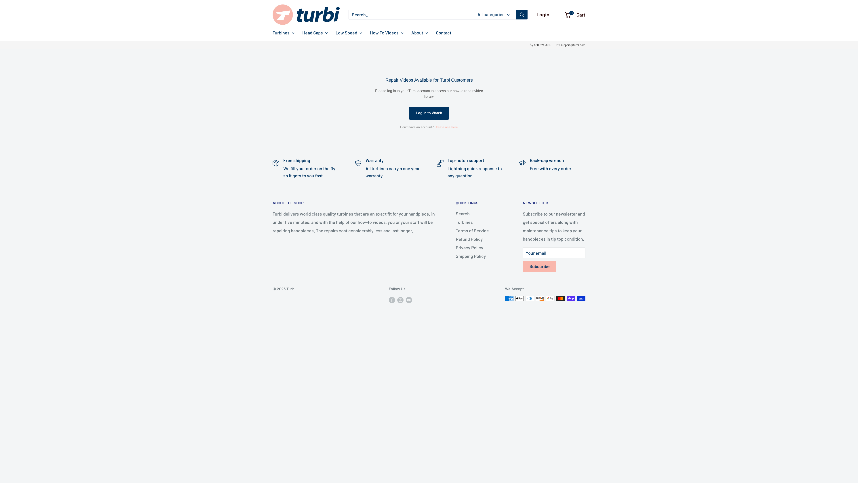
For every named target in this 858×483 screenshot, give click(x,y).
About (417, 32)
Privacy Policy (469, 247)
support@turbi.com (573, 45)
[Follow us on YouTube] (409, 299)
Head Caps (312, 32)
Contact (443, 32)
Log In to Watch (429, 113)
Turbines (281, 32)
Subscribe (540, 266)
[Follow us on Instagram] (400, 299)
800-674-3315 (542, 45)
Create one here (446, 127)
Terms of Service (472, 230)
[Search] (522, 14)
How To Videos (384, 32)
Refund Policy (469, 239)
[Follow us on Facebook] (392, 299)
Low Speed (346, 32)
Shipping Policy (471, 256)
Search (463, 213)
